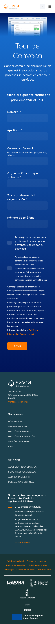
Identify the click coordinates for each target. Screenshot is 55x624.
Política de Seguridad (16, 565)
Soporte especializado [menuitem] (22, 471)
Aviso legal (9, 569)
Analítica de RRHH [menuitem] (18, 441)
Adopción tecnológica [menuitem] (22, 466)
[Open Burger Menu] (50, 6)
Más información (22, 542)
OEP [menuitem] (10, 446)
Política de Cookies (38, 565)
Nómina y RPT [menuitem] (16, 421)
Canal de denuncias (25, 569)
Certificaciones (44, 569)
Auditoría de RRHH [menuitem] (19, 476)
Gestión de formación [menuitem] (21, 436)
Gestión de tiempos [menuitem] (19, 431)
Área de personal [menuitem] (18, 426)
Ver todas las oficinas (18, 401)
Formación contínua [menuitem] (21, 482)
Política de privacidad (36, 561)
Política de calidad (15, 561)
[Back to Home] (11, 6)
